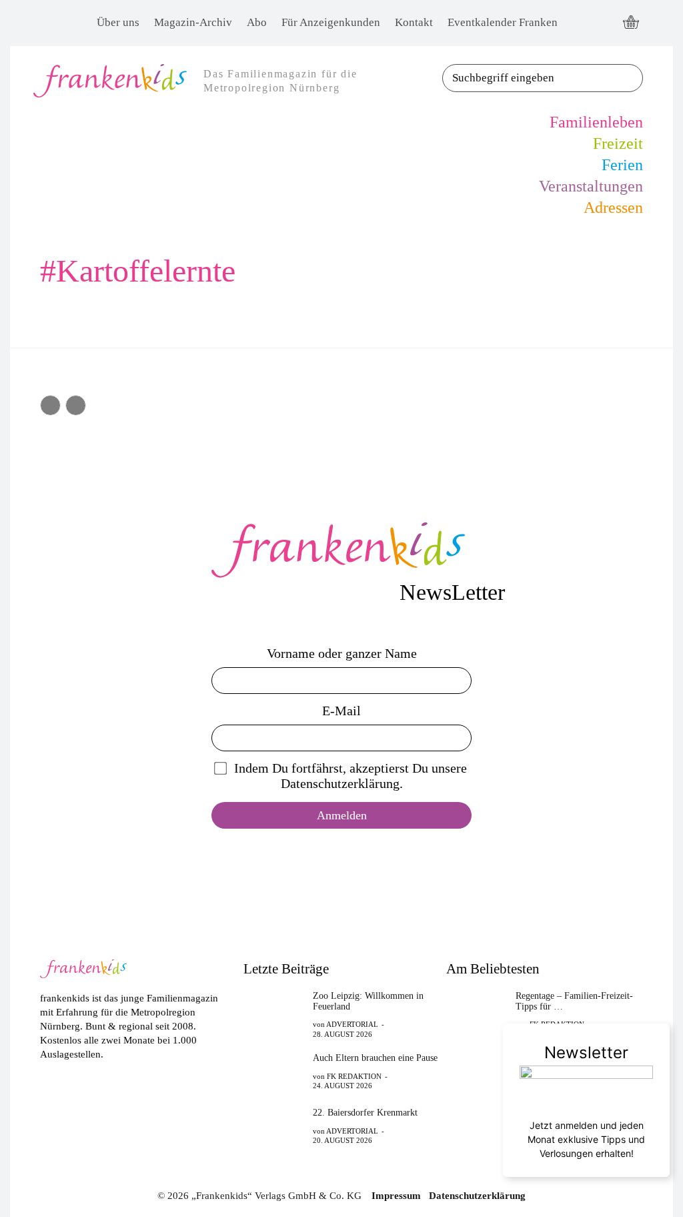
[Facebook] (579, 23)
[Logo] (341, 550)
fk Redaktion (354, 1076)
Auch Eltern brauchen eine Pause (375, 1058)
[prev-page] (50, 405)
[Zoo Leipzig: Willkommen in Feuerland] (274, 1012)
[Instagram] (603, 23)
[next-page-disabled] (75, 405)
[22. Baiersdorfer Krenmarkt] (274, 1125)
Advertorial (352, 1024)
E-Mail (341, 710)
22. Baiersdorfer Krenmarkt (365, 1113)
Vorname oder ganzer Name (342, 653)
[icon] (631, 23)
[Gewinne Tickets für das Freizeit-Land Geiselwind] (477, 1071)
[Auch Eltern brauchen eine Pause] (274, 1071)
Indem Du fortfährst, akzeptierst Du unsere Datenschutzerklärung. (350, 776)
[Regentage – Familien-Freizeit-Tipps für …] (477, 1012)
